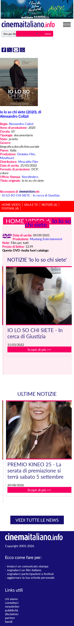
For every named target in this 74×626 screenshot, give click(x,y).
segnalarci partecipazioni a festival (30, 574)
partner (10, 618)
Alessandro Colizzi (21, 124)
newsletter (12, 606)
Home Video (11, 204)
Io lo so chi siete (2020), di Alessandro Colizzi (20, 114)
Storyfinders (30, 177)
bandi (8, 621)
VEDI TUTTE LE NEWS (37, 520)
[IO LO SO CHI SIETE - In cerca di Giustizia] (39, 295)
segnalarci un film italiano (24, 570)
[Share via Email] (16, 51)
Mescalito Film (28, 161)
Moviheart (7, 158)
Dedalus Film (26, 154)
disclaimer (12, 614)
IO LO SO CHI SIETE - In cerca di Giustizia (31, 195)
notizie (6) (49, 204)
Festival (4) (10, 208)
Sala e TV (31, 204)
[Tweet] (10, 51)
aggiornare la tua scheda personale (31, 577)
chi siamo (11, 599)
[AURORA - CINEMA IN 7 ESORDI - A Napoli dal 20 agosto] (39, 429)
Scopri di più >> (39, 349)
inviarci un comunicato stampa (27, 566)
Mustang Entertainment (46, 239)
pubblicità (11, 610)
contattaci (11, 603)
